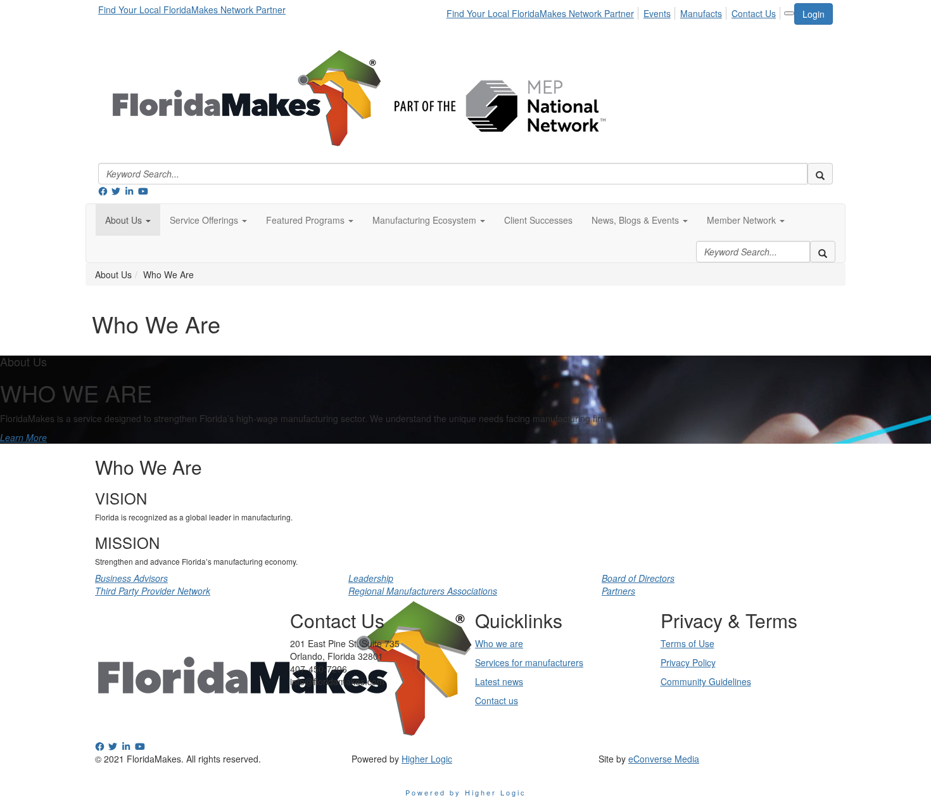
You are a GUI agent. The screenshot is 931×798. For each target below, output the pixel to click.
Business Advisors (131, 578)
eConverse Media (663, 758)
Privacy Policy (688, 662)
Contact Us (754, 13)
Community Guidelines (706, 681)
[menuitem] (543, 11)
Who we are (499, 643)
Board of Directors (638, 578)
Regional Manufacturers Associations (422, 590)
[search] (820, 173)
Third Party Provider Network (152, 590)
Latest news (499, 681)
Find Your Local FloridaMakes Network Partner (192, 9)
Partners (618, 590)
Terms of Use (687, 643)
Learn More (23, 437)
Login (813, 14)
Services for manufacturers (529, 662)
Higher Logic (427, 758)
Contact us (496, 700)
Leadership (370, 578)
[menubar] (614, 11)
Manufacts (701, 13)
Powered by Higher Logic (465, 792)
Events (657, 13)
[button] (128, 220)
